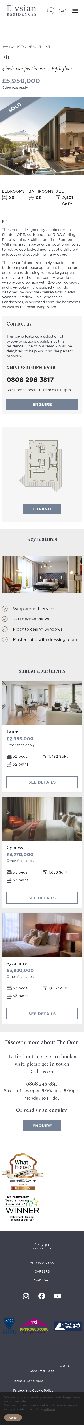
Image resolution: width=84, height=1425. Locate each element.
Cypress (14, 847)
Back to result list (29, 47)
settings (49, 1409)
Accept (13, 1417)
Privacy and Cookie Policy (33, 1390)
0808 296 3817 (50, 10)
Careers (42, 1271)
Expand (42, 509)
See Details (42, 782)
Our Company (42, 1263)
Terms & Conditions (28, 1381)
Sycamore (16, 963)
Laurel (12, 731)
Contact (42, 1279)
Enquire (42, 404)
